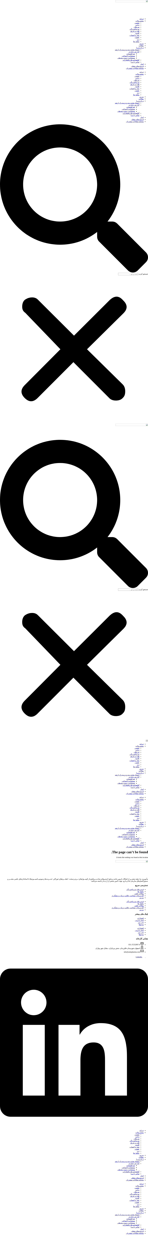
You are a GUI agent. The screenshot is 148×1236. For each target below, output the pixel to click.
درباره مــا (140, 48)
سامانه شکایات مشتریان (135, 68)
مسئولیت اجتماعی (128, 56)
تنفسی (137, 23)
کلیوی (137, 33)
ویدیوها (141, 924)
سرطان (136, 27)
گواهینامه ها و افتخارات (131, 60)
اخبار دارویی (139, 920)
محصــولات (140, 21)
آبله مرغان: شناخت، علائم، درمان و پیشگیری (128, 896)
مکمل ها (136, 41)
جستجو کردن (143, 274)
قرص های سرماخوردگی (135, 889)
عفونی (137, 37)
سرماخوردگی (134, 29)
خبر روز (141, 922)
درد (138, 39)
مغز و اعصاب (134, 35)
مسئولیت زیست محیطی (126, 58)
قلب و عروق (134, 31)
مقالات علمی (139, 894)
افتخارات (140, 918)
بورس (141, 43)
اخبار (142, 64)
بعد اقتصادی (130, 54)
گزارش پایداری (134, 52)
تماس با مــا (135, 62)
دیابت (137, 25)
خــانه (142, 19)
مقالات (141, 46)
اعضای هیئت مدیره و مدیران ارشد (127, 50)
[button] (74, 198)
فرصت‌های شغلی (137, 66)
